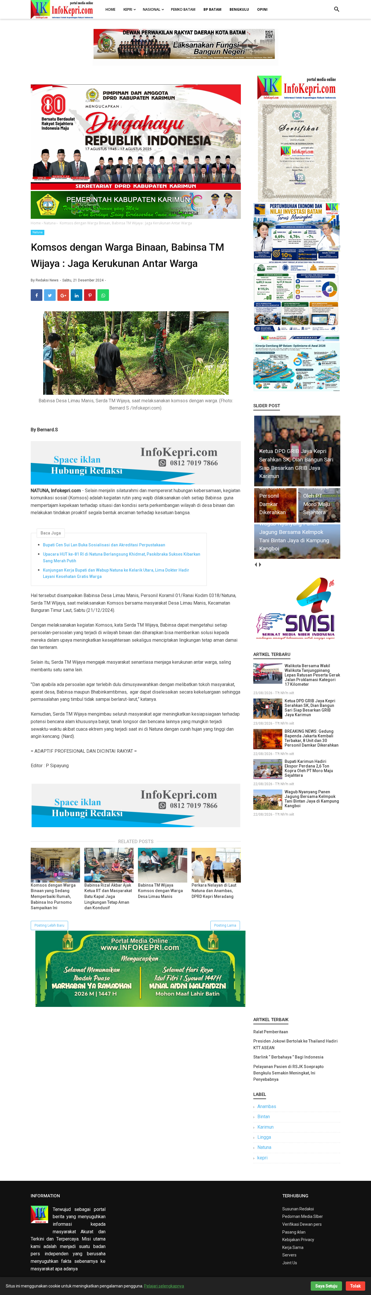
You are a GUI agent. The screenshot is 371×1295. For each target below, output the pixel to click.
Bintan (263, 1116)
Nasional (151, 9)
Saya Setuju (326, 1286)
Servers (289, 1255)
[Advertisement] (296, 916)
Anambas (266, 1106)
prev (255, 564)
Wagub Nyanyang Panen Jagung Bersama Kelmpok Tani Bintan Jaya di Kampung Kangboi (312, 799)
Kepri (127, 9)
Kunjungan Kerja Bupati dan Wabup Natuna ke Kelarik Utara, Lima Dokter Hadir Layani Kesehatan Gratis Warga (116, 573)
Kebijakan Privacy (298, 1239)
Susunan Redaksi (298, 1209)
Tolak (355, 1286)
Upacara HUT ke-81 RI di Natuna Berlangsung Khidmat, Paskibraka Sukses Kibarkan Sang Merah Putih (121, 557)
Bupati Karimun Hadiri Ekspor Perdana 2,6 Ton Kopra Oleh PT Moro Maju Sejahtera (309, 768)
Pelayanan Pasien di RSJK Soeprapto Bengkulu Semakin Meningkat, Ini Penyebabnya (288, 1073)
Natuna (37, 232)
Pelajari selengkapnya (164, 1286)
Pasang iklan (293, 1232)
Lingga (264, 1137)
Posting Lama (225, 925)
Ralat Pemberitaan (270, 1032)
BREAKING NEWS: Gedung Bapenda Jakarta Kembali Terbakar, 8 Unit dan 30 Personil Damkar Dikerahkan (312, 738)
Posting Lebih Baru (49, 925)
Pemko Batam (183, 9)
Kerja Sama (292, 1247)
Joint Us (289, 1263)
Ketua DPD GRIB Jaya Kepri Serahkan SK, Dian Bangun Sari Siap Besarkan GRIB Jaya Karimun (310, 708)
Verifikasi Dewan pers (302, 1224)
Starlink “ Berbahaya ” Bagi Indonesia (288, 1057)
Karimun (265, 1127)
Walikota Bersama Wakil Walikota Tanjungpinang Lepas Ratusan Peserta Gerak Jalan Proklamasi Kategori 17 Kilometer (312, 675)
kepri (262, 1158)
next (260, 564)
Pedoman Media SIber (302, 1216)
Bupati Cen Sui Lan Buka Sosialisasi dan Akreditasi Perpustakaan (104, 545)
